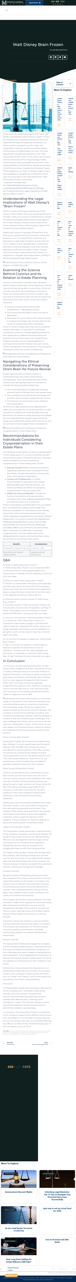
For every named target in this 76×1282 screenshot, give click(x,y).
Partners (74, 1269)
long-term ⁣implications (26, 476)
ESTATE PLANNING (10, 80)
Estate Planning (15, 2)
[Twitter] (55, 4)
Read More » (59, 126)
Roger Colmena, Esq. (71, 204)
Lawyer (16, 3)
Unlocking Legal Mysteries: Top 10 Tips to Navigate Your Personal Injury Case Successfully (57, 1196)
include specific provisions (35, 332)
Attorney (63, 1269)
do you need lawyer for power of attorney (18, 1229)
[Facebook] (53, 4)
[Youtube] (58, 4)
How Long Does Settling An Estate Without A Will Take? (18, 1260)
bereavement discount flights (18, 1192)
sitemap (51, 1273)
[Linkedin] (60, 4)
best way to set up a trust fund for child (57, 1209)
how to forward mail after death (57, 1240)
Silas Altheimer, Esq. (60, 250)
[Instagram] (62, 4)
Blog (51, 50)
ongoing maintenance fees (39, 499)
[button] (6, 10)
